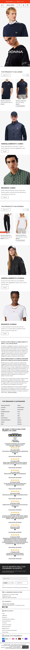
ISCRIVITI (19, 582)
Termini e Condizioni (6, 624)
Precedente (12, 446)
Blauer (2, 413)
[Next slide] (27, 75)
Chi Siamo (4, 622)
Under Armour (4, 417)
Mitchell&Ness (20, 407)
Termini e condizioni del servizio (9, 630)
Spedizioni (4, 617)
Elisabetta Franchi (5, 411)
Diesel (2, 415)
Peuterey (19, 423)
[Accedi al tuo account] (23, 5)
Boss (2, 423)
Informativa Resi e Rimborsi (8, 619)
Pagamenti (4, 615)
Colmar (19, 417)
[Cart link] (28, 5)
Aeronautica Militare (5, 419)
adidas (2, 421)
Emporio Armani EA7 (5, 405)
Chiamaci (4, 603)
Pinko (18, 411)
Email (8, 603)
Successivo (18, 446)
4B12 (18, 415)
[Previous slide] (24, 75)
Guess (19, 405)
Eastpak (19, 421)
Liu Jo (18, 413)
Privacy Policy (5, 632)
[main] (15, 285)
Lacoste (3, 409)
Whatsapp (12, 603)
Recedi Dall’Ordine (6, 620)
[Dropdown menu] (2, 5)
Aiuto (3, 613)
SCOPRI (5, 151)
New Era (19, 419)
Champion (3, 407)
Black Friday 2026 (6, 626)
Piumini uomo (20, 409)
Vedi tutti (6, 75)
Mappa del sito (5, 628)
